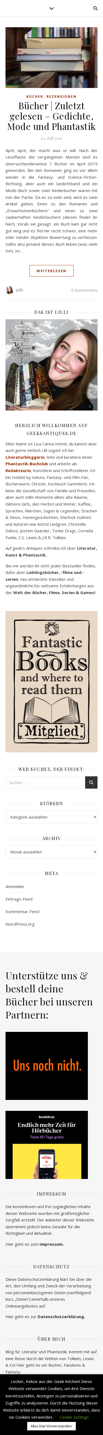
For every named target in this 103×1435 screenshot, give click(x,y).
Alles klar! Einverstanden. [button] (51, 1426)
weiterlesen (51, 270)
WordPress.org (20, 924)
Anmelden (14, 886)
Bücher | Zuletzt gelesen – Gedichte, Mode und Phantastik (51, 115)
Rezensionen (61, 96)
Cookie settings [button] (74, 1417)
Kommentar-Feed (22, 911)
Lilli (19, 290)
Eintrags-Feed (18, 899)
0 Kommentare (84, 290)
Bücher (34, 96)
